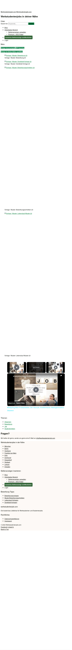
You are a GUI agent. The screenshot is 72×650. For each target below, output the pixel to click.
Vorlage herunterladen (8, 48)
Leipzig (6, 464)
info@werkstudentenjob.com (45, 438)
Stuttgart (7, 462)
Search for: (4, 24)
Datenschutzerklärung (11, 519)
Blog (6, 28)
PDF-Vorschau (19, 48)
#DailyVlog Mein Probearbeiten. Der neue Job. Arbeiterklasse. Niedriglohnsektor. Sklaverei (35, 376)
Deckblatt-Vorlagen (10, 502)
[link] (10, 376)
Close (3, 21)
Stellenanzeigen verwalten (17, 32)
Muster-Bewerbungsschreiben (14, 498)
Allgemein (7, 422)
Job (5, 426)
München (7, 446)
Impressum (8, 521)
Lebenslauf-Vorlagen (11, 500)
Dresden (7, 467)
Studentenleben (9, 429)
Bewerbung (8, 424)
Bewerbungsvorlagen (11, 496)
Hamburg (7, 451)
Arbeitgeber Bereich (11, 30)
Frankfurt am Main (10, 453)
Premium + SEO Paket (15, 34)
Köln (6, 455)
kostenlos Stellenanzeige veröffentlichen (18, 37)
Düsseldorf (8, 460)
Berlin (6, 448)
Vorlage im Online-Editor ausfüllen (12, 52)
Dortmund (7, 458)
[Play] (56, 367)
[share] (61, 375)
